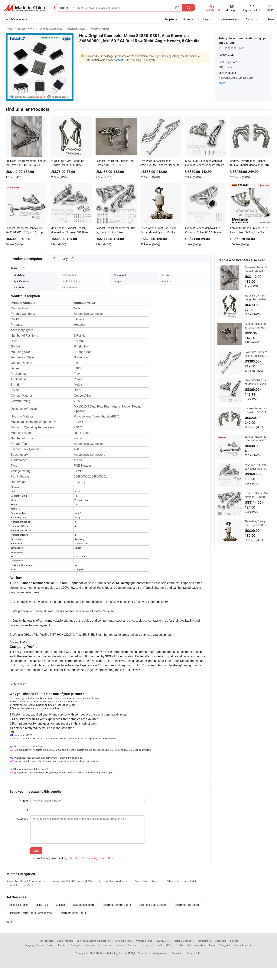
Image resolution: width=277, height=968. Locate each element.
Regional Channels (183, 940)
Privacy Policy (194, 953)
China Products (65, 940)
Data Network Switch (147, 881)
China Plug (41, 904)
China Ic (60, 904)
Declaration (177, 953)
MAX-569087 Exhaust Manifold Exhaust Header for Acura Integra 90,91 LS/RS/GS (256, 382)
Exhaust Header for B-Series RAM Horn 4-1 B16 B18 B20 (256, 325)
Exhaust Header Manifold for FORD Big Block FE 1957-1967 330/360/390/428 (256, 495)
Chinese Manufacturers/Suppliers (94, 940)
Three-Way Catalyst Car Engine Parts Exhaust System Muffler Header (256, 523)
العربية (158, 945)
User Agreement (160, 953)
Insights (234, 940)
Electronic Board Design (153, 904)
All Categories (17, 19)
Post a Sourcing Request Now (94, 858)
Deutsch (132, 945)
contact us (120, 60)
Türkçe (212, 945)
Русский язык (105, 945)
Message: (22, 818)
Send (36, 850)
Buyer (186, 19)
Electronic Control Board (117, 904)
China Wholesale (123, 940)
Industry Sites (163, 940)
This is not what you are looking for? (51, 858)
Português (75, 945)
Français (89, 945)
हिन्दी (189, 945)
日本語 (179, 945)
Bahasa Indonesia (243, 945)
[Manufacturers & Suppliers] (24, 8)
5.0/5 (230, 54)
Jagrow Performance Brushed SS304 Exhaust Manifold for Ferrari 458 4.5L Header (256, 410)
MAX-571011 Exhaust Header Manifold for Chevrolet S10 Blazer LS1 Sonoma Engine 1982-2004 (256, 467)
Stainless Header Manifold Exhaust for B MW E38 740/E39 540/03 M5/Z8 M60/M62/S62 (256, 269)
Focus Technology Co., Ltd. (114, 953)
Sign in (269, 10)
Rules (271, 19)
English (50, 945)
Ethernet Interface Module (182, 881)
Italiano (120, 945)
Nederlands (146, 945)
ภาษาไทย (200, 945)
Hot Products (46, 940)
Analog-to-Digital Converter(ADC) (72, 881)
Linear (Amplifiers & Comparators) (26, 881)
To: (26, 809)
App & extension (227, 19)
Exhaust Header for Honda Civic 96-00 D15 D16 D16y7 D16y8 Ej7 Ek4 (256, 438)
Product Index (204, 940)
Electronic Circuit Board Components (30, 913)
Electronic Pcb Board (186, 904)
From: (24, 801)
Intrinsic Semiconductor (113, 881)
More (222, 82)
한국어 (169, 945)
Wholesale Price (144, 940)
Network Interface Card (19, 885)
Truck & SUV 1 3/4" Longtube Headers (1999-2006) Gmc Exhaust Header (256, 297)
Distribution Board (84, 904)
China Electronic (18, 904)
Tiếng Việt (224, 945)
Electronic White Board (73, 913)
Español (62, 945)
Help (206, 19)
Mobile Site (220, 940)
